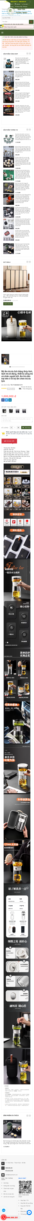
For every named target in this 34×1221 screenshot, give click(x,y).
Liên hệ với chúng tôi (9, 1197)
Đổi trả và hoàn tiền (9, 1194)
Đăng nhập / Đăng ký (22, 6)
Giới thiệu (6, 1183)
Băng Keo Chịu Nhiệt (26, 1211)
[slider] (4, 388)
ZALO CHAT (22, 1178)
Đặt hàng (27, 427)
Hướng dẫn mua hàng (9, 1186)
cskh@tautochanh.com (11, 1175)
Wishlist (18, 4)
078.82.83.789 (9, 1170)
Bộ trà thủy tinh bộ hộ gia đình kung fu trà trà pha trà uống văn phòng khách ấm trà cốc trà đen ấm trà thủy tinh (22, 84)
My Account (10, 4)
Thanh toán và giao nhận (9, 1190)
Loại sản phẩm (6, 18)
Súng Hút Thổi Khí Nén (25, 1207)
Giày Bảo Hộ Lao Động (27, 1203)
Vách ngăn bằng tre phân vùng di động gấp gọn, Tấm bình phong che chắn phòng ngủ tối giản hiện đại (15, 296)
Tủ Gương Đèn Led (25, 1214)
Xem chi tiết (8, 304)
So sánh (26, 4)
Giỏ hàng (11, 6)
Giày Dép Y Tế (24, 1200)
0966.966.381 (9, 1168)
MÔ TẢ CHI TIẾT (9, 441)
